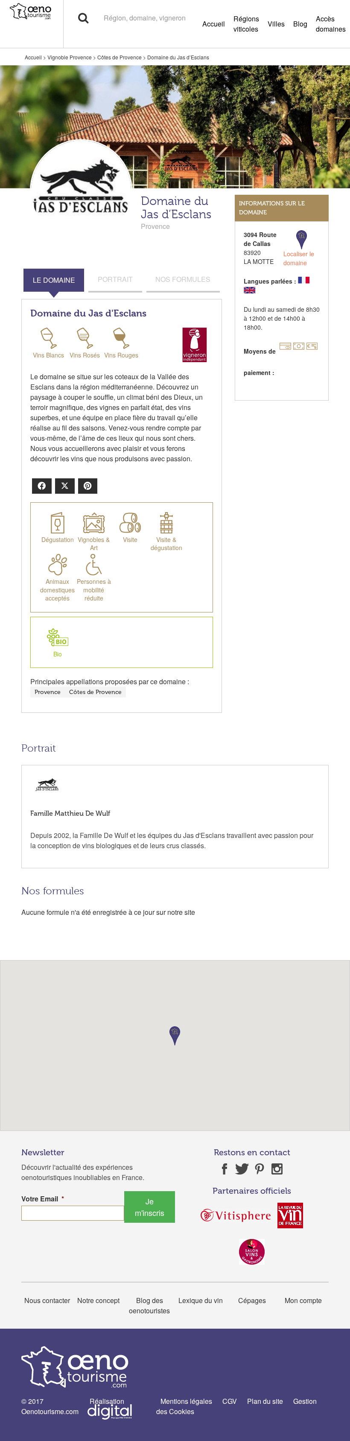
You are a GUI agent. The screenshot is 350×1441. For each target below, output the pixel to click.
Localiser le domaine (298, 258)
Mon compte (303, 1300)
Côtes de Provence (119, 57)
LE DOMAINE (54, 280)
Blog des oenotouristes (149, 1305)
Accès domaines (331, 24)
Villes (276, 24)
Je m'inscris (149, 1206)
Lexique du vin (200, 1300)
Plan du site (265, 1401)
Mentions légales (186, 1401)
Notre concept (98, 1300)
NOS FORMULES (182, 279)
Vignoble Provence (69, 57)
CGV (229, 1401)
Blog (300, 24)
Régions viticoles (246, 24)
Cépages (252, 1300)
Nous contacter (47, 1300)
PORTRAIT (115, 279)
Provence (48, 692)
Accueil (213, 24)
